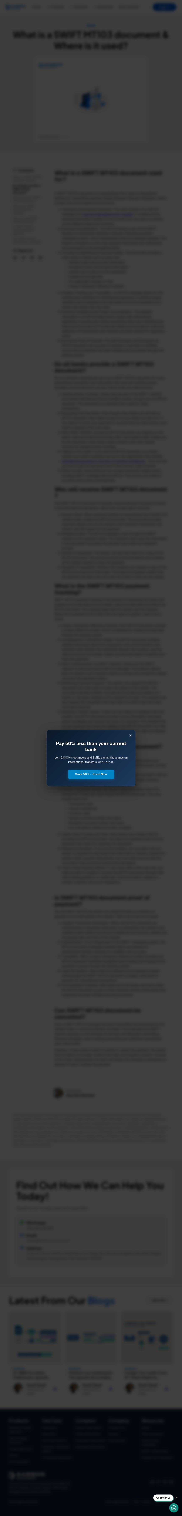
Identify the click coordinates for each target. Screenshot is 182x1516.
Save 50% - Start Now (91, 774)
